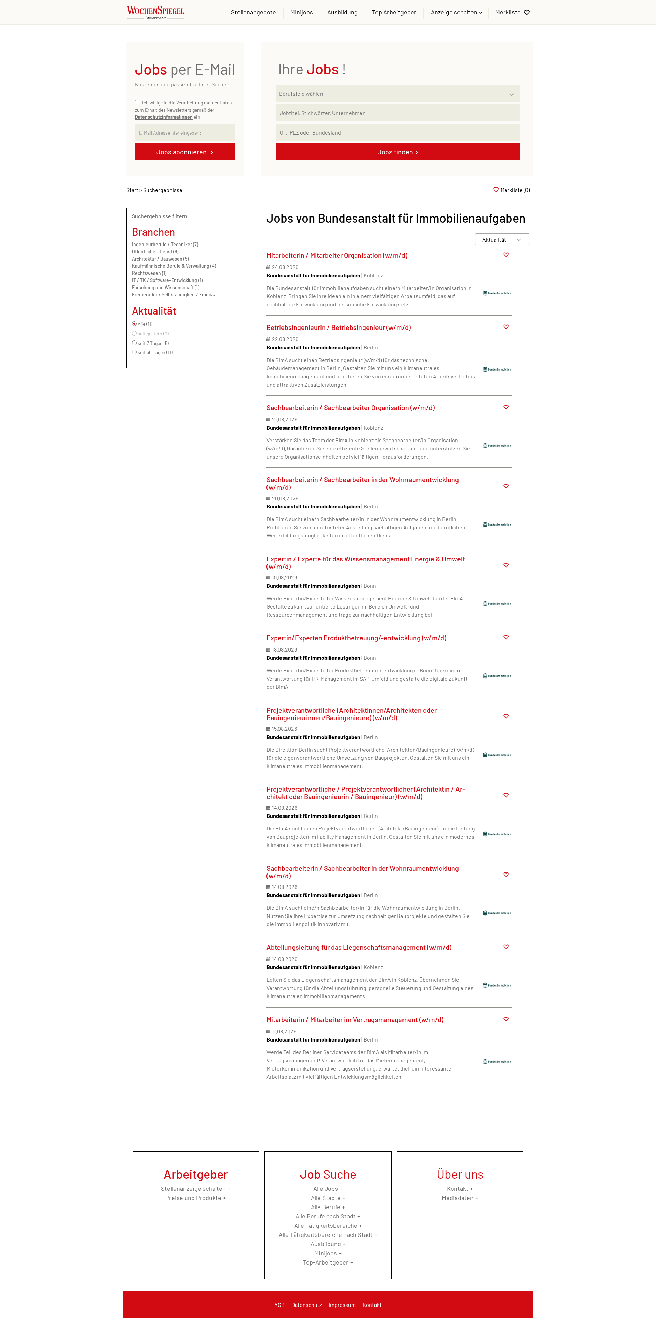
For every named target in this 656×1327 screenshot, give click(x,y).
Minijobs (301, 12)
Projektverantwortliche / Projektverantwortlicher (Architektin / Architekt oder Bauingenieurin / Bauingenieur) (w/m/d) (365, 792)
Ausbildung (342, 12)
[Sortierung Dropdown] (518, 239)
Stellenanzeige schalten (193, 1188)
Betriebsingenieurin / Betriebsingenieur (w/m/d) (338, 327)
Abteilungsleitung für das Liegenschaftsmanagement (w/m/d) (358, 947)
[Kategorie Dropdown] (513, 91)
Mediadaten (458, 1197)
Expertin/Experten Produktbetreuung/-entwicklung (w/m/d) (356, 637)
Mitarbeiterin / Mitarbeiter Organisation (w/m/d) (336, 255)
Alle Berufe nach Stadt (326, 1216)
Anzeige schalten (455, 12)
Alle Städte (326, 1197)
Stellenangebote (253, 12)
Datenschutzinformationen (164, 117)
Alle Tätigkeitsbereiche (325, 1225)
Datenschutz (306, 1304)
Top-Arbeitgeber (325, 1262)
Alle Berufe (325, 1207)
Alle (325, 1188)
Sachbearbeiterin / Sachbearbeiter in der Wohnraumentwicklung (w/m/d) (362, 483)
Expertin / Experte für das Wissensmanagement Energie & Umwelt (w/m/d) (365, 562)
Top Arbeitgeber (394, 12)
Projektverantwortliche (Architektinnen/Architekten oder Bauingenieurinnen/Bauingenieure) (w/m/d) (351, 714)
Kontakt (457, 1188)
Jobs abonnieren (182, 152)
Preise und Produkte (193, 1197)
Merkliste (508, 12)
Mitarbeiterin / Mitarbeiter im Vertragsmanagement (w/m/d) (354, 1019)
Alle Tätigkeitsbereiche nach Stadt (326, 1234)
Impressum (342, 1304)
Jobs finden (395, 152)
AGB (279, 1304)
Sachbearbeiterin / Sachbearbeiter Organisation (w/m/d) (350, 407)
